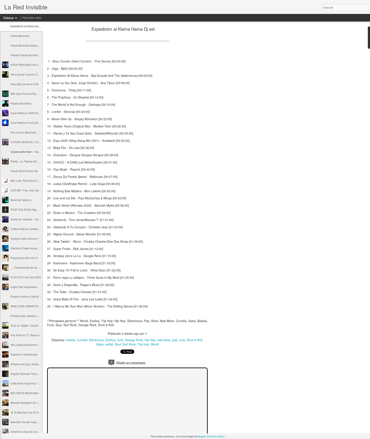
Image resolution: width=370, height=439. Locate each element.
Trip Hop (143, 344)
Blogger (201, 436)
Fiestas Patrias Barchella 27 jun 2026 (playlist (37, 55)
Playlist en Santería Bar (24, 354)
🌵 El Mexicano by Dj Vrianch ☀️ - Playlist (34, 412)
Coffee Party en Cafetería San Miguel (32, 229)
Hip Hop (150, 340)
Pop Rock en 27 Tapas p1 (25, 335)
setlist (109, 344)
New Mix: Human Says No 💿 (27, 422)
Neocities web (31, 17)
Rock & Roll (194, 340)
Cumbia (82, 340)
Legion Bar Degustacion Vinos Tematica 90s (36, 287)
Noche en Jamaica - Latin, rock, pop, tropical (36, 219)
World (155, 344)
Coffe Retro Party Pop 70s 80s (28, 383)
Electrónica (96, 340)
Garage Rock (134, 340)
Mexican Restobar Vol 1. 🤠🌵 (28, 402)
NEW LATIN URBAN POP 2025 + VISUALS (35, 306)
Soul (118, 344)
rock (182, 340)
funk (120, 340)
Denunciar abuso (215, 436)
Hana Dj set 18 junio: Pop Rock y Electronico (36, 74)
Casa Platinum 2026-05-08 (26, 113)
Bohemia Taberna (20, 200)
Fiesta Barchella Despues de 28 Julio (32, 45)
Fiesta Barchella (19, 36)
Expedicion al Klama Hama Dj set (29, 26)
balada (70, 340)
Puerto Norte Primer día (24, 171)
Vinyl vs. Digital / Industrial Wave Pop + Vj (34, 325)
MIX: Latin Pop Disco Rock (25, 180)
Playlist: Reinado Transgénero (28, 373)
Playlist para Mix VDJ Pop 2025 (28, 258)
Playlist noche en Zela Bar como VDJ (32, 296)
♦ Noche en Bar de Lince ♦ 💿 (27, 431)
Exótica (111, 340)
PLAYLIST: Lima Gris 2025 (25, 277)
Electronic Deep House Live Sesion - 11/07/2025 (38, 248)
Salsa (100, 344)
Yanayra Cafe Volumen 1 (24, 238)
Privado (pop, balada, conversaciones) (32, 316)
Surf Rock (129, 344)
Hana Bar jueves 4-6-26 (24, 84)
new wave (164, 340)
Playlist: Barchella (20, 103)
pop (175, 340)
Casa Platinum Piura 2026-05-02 (29, 122)
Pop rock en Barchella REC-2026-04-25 (33, 132)
